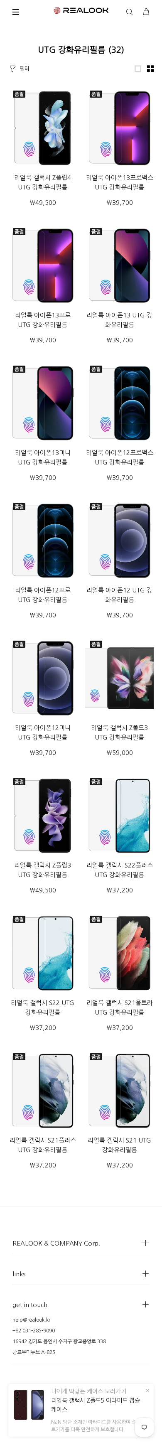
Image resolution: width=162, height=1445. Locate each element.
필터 (24, 68)
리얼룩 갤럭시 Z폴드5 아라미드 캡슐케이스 (95, 1405)
